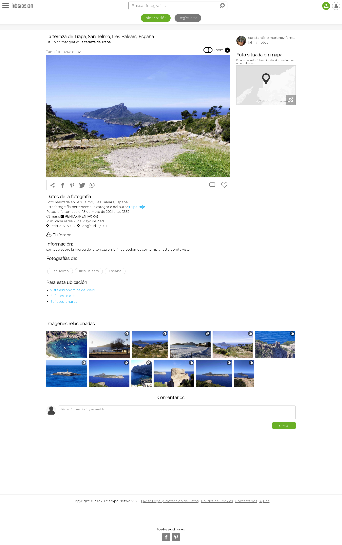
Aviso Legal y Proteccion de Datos (171, 501)
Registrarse (188, 18)
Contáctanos (246, 501)
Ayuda (264, 501)
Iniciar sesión (156, 18)
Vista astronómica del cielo (72, 290)
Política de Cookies (217, 501)
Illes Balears (89, 271)
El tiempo (58, 235)
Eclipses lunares (63, 302)
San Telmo (60, 271)
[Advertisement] (266, 168)
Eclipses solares (63, 296)
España (115, 271)
